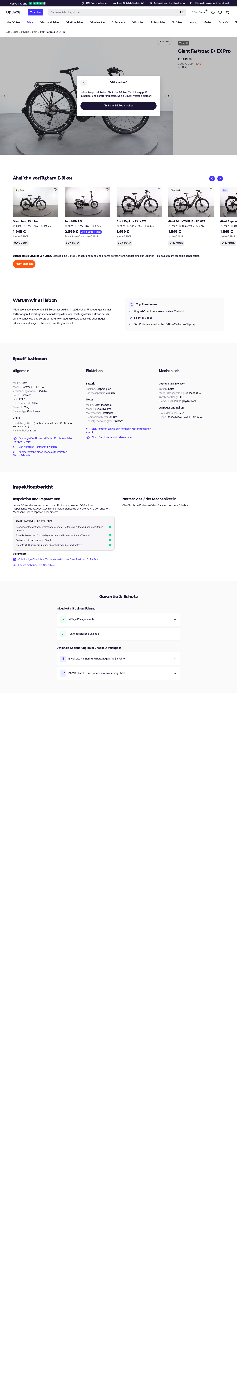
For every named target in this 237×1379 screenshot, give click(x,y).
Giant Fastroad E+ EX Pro (52, 32)
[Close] (121, 2)
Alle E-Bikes (12, 32)
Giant (34, 32)
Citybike (25, 32)
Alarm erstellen (24, 264)
